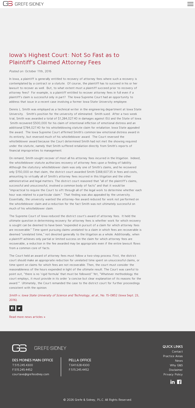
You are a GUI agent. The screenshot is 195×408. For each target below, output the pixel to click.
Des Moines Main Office (32, 360)
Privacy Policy (173, 374)
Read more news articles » (27, 316)
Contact (177, 351)
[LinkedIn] (172, 381)
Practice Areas (173, 356)
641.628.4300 (80, 365)
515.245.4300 (24, 365)
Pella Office (80, 360)
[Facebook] (179, 381)
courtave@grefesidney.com (30, 374)
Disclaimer (176, 369)
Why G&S (176, 365)
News (179, 360)
